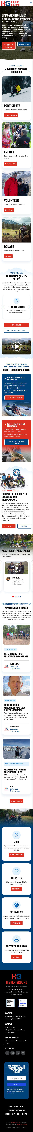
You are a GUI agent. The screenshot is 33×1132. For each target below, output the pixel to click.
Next (30, 307)
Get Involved (9, 210)
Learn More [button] (16, 889)
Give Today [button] (16, 957)
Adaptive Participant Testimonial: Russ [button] (15, 771)
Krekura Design (22, 1124)
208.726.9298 (10, 1027)
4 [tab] (18, 596)
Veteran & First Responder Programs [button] (16, 442)
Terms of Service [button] (21, 1127)
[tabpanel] (16, 576)
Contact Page (10, 1032)
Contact (25, 1114)
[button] (16, 346)
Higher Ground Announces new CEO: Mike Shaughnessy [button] (14, 707)
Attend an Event (10, 164)
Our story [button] (24, 526)
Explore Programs (11, 115)
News (13, 1114)
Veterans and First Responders (8, 45)
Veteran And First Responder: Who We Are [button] (16, 655)
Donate (9, 246)
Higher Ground (16, 1122)
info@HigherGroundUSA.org (15, 1030)
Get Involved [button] (16, 923)
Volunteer (11, 200)
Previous (3, 307)
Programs (11, 1110)
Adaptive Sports (24, 44)
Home (10, 1106)
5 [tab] (20, 596)
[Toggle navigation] (30, 3)
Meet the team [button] (8, 526)
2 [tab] (15, 596)
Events (9, 152)
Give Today (8, 256)
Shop (18, 1114)
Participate (12, 105)
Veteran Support (10, 649)
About (22, 1106)
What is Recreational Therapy (16, 330)
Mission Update (10, 700)
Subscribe (16, 1084)
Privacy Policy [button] (12, 1089)
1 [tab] (13, 596)
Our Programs (16, 325)
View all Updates (16, 801)
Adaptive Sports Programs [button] (14, 398)
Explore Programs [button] (16, 855)
